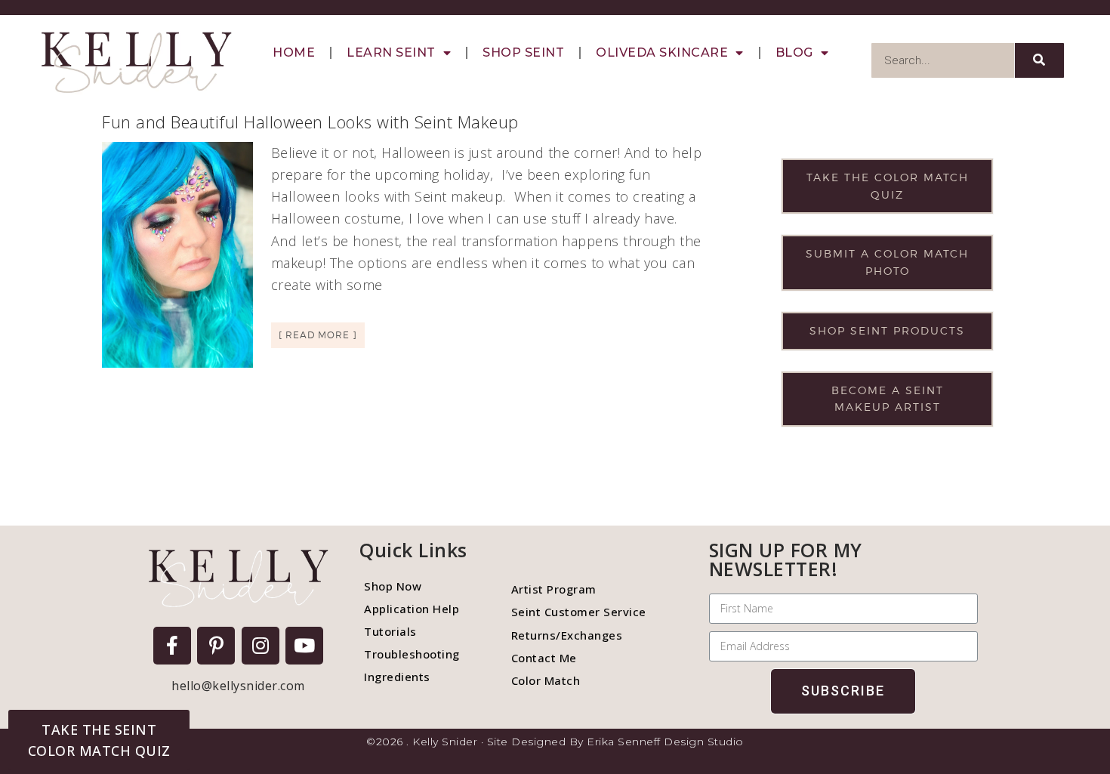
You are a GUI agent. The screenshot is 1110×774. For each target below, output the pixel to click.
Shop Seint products (887, 330)
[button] (99, 740)
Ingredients (397, 676)
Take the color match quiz (887, 186)
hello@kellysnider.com (238, 685)
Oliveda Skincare (662, 52)
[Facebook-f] (172, 646)
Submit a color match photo (887, 262)
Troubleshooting (412, 653)
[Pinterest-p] (216, 646)
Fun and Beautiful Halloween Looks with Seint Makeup (310, 121)
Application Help (411, 608)
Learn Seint (391, 52)
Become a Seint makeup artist (887, 399)
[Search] (1039, 60)
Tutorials (390, 631)
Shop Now (392, 586)
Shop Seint (523, 52)
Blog (794, 52)
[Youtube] (304, 646)
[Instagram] (260, 646)
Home (294, 52)
